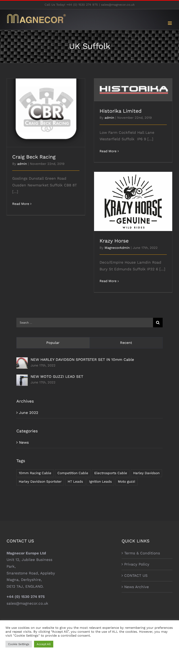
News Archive (136, 587)
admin (22, 164)
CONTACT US (136, 575)
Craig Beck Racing (46, 109)
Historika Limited (133, 86)
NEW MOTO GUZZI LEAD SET (57, 376)
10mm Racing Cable (35, 473)
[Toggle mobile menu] (170, 23)
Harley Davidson (146, 473)
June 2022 (28, 412)
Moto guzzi (126, 481)
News (24, 442)
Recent (126, 343)
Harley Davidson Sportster (40, 481)
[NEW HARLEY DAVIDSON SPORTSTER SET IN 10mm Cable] (22, 360)
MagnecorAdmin (117, 248)
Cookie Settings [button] (18, 644)
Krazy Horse (133, 198)
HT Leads (75, 481)
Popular (53, 343)
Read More (20, 204)
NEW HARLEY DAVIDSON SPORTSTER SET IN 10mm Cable (82, 359)
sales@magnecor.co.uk (118, 4)
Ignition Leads (100, 481)
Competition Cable (72, 473)
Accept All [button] (44, 644)
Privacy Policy (136, 564)
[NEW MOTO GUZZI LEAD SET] (22, 378)
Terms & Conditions (142, 553)
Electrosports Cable (110, 473)
